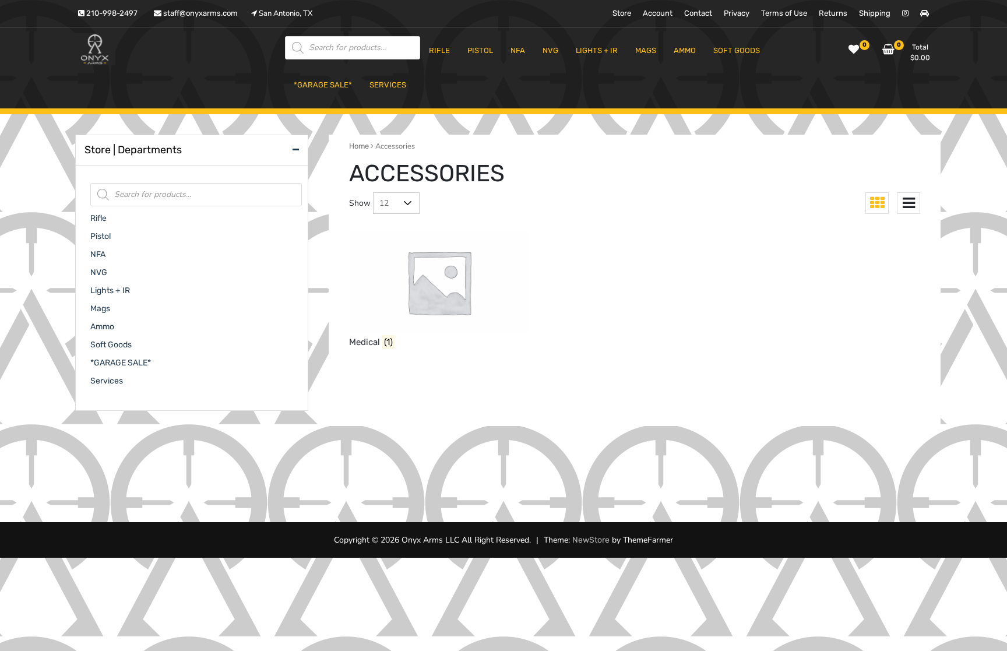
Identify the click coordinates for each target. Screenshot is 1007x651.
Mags (100, 309)
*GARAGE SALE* (120, 363)
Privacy (736, 13)
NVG (98, 272)
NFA (97, 254)
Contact (698, 13)
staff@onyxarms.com (199, 13)
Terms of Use (784, 13)
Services (106, 381)
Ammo (102, 327)
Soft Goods (111, 345)
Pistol (100, 236)
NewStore (591, 540)
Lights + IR (110, 290)
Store (621, 13)
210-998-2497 (111, 13)
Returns (833, 13)
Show (360, 203)
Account (657, 13)
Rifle (98, 218)
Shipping (874, 13)
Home (359, 146)
